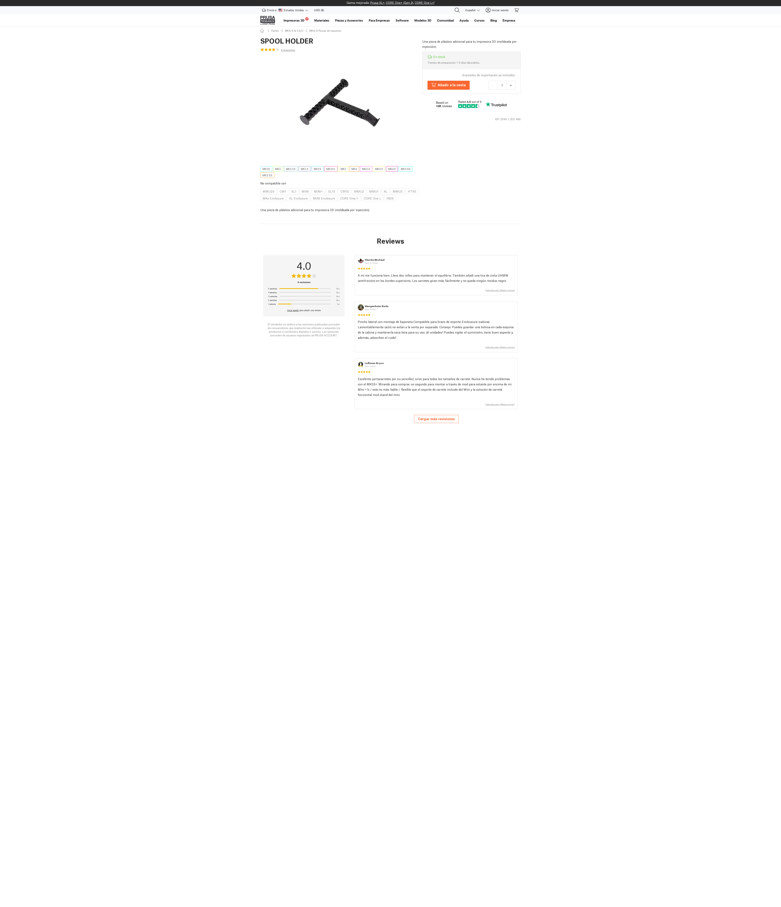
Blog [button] (493, 20)
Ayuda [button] (464, 20)
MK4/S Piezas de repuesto (325, 30)
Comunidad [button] (445, 20)
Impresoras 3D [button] (296, 19)
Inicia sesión (293, 310)
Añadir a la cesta (452, 84)
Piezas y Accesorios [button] (349, 20)
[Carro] (517, 10)
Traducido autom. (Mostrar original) (500, 290)
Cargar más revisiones (436, 418)
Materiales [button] (321, 20)
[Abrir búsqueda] (457, 10)
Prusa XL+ (377, 2)
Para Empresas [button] (379, 20)
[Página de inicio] (262, 30)
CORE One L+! (424, 2)
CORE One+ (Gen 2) (399, 2)
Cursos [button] (479, 20)
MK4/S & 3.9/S (294, 30)
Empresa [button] (509, 20)
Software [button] (402, 20)
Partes (275, 30)
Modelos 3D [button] (422, 20)
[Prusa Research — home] (267, 20)
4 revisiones (288, 50)
